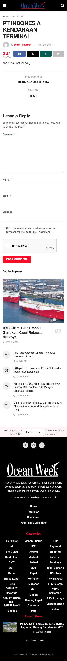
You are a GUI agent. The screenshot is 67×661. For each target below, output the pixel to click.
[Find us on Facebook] (25, 445)
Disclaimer (33, 517)
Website (8, 212)
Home (6, 16)
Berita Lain (11, 557)
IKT (22, 16)
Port (33, 611)
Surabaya (55, 562)
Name (7, 179)
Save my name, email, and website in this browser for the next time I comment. (31, 230)
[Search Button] (62, 5)
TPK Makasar (55, 578)
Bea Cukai (12, 551)
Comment (10, 134)
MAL (33, 589)
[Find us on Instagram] (42, 445)
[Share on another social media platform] (58, 54)
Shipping (55, 551)
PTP (55, 541)
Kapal (33, 573)
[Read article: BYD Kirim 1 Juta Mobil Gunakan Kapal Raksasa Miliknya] (33, 301)
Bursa (11, 573)
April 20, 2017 (45, 44)
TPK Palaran (55, 584)
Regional (55, 546)
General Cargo (33, 541)
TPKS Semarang (55, 591)
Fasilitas (12, 611)
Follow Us (34, 432)
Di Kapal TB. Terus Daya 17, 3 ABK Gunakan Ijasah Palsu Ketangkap (37, 369)
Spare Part (55, 557)
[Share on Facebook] (19, 54)
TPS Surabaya (55, 598)
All (11, 546)
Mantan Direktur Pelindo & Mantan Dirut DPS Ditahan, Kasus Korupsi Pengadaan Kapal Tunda (37, 406)
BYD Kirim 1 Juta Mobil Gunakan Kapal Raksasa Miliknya (23, 332)
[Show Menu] (4, 5)
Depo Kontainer (12, 585)
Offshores (33, 605)
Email (7, 195)
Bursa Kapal (11, 578)
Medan (33, 594)
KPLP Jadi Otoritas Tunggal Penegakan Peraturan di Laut (34, 354)
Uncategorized (55, 603)
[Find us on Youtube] (33, 445)
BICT (12, 562)
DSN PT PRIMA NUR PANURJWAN (12, 601)
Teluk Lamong (55, 567)
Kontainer (33, 578)
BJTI (11, 567)
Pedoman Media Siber (33, 522)
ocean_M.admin (22, 44)
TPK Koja (55, 573)
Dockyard (12, 593)
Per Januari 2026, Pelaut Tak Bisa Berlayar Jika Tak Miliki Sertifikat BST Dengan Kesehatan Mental (36, 387)
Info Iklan (33, 512)
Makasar (33, 584)
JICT (33, 567)
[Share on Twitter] (33, 54)
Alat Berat (12, 541)
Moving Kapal (33, 600)
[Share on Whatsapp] (46, 54)
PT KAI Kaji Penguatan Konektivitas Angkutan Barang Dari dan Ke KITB (42, 625)
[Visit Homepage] (33, 5)
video (55, 609)
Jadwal (14, 16)
